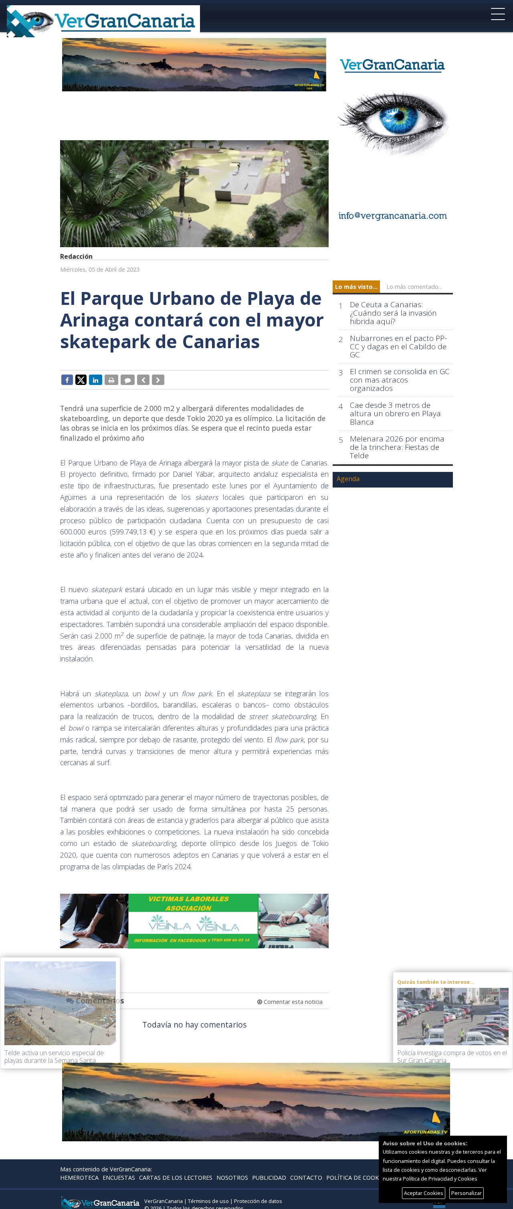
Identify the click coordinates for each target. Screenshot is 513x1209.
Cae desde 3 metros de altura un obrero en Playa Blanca (395, 413)
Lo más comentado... (414, 286)
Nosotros (232, 1177)
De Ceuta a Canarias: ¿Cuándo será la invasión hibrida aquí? (393, 313)
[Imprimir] (111, 380)
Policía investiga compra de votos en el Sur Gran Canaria (452, 1056)
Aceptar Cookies (423, 1193)
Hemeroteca (79, 1177)
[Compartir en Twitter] (81, 379)
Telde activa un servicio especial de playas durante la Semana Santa (54, 1056)
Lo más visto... (356, 286)
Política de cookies (356, 1177)
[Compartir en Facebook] (67, 380)
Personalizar (466, 1193)
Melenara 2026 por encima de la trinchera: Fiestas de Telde (397, 447)
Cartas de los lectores (175, 1177)
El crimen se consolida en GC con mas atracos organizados (400, 380)
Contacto (306, 1177)
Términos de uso (208, 1201)
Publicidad (269, 1177)
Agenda (348, 478)
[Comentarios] (128, 380)
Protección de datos (258, 1201)
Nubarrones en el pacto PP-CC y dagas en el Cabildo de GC (398, 346)
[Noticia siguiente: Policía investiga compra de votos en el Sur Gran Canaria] (158, 380)
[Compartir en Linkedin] (95, 380)
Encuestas (119, 1177)
